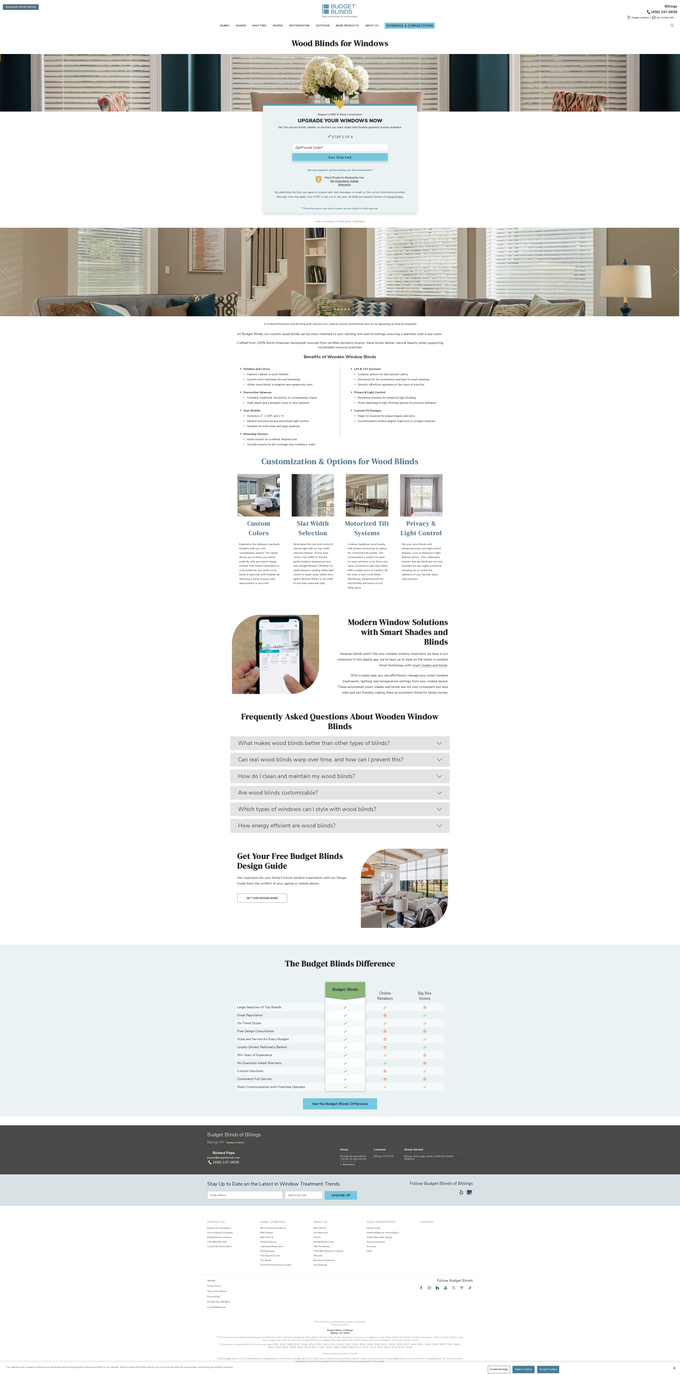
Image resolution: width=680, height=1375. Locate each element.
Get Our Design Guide (262, 898)
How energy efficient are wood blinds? (286, 825)
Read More (349, 1164)
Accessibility (213, 1296)
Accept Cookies (548, 1369)
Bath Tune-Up (267, 1237)
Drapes (278, 25)
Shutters (259, 25)
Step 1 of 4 (342, 137)
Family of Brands (272, 1222)
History (317, 1237)
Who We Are (319, 1228)
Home (317, 221)
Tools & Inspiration (381, 1222)
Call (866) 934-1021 (217, 1241)
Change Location (235, 1142)
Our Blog (426, 1222)
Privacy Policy (395, 197)
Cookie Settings (499, 1369)
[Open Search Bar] (672, 26)
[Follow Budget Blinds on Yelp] (461, 1192)
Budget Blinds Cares (323, 1241)
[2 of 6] (335, 309)
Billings (671, 6)
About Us (371, 25)
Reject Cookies (523, 1369)
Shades (241, 25)
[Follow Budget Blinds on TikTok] (470, 1288)
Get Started (340, 157)
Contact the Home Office (219, 1246)
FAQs (369, 1251)
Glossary (371, 1246)
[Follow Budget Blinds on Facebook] (421, 1288)
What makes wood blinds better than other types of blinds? (314, 743)
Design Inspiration (376, 1241)
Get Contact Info (665, 17)
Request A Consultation (219, 1228)
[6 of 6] (349, 309)
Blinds (224, 25)
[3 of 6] (338, 309)
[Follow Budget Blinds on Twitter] (454, 1288)
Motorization (299, 25)
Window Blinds (344, 221)
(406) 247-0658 (664, 12)
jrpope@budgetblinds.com (223, 1157)
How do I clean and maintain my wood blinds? (296, 776)
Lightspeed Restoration (272, 1246)
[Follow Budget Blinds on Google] (469, 1192)
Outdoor (323, 25)
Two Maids (265, 1260)
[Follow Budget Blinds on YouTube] (445, 1288)
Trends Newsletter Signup (379, 1237)
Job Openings (320, 1264)
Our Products (329, 221)
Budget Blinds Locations (219, 1237)
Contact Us (216, 1222)
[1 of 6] (331, 309)
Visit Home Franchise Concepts (275, 1264)
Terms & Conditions (217, 1291)
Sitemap (211, 1280)
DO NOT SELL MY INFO (218, 1301)
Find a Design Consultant (220, 1232)
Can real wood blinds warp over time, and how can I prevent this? (320, 759)
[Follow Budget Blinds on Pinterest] (462, 1288)
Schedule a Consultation (409, 25)
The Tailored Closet (270, 1255)
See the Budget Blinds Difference (340, 1103)
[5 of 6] (345, 309)
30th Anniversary (321, 1246)
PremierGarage (267, 1251)
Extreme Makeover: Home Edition (383, 1232)
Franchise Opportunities (21, 7)
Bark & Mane (266, 1232)
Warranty (317, 1255)
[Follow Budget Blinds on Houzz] (437, 1288)
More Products (347, 25)
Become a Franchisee (323, 1260)
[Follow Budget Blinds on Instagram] (429, 1288)
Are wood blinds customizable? (278, 792)
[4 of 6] (342, 309)
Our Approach (320, 1232)
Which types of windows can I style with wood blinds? (307, 809)
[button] (638, 17)
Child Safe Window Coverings (328, 1251)
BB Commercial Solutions (273, 1228)
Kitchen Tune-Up (268, 1241)
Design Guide (373, 1228)
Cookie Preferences (216, 1307)
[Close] (674, 1368)
